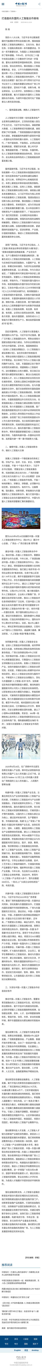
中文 (26, 1350)
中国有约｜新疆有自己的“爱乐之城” (16, 1297)
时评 (6, 1339)
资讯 (16, 1339)
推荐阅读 (7, 1264)
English (17, 1350)
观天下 (35, 1344)
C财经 (25, 1339)
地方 (16, 1344)
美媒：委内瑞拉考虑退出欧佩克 (14, 1328)
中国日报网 (5, 11)
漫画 (26, 1344)
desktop (35, 1350)
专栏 (6, 1344)
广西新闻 (12, 11)
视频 (35, 1339)
